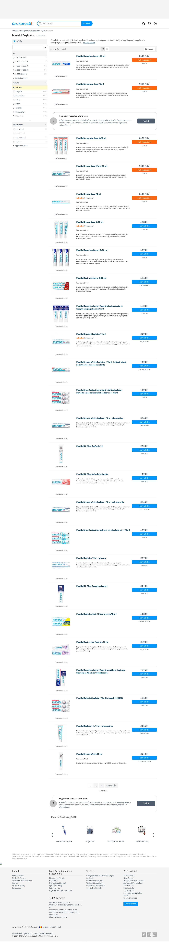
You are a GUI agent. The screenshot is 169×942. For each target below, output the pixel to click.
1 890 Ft (144, 474)
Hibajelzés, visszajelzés (95, 885)
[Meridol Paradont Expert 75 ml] (62, 64)
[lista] (103, 49)
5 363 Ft (144, 278)
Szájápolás (90, 841)
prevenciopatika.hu (144, 369)
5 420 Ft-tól (144, 138)
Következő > (111, 785)
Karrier (15, 883)
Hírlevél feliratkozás (94, 880)
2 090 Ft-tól (144, 166)
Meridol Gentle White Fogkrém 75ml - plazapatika (99, 418)
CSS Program (128, 890)
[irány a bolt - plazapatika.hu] (62, 426)
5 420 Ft (144, 306)
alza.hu (144, 257)
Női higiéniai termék (116, 841)
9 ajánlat (144, 91)
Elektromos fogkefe (64, 841)
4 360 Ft (144, 698)
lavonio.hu (144, 453)
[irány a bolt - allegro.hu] (62, 678)
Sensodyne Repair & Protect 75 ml (63, 910)
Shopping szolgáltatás (132, 893)
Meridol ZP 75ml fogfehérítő (89, 446)
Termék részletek (62, 242)
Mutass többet (89, 42)
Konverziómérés (130, 898)
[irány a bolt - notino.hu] (62, 230)
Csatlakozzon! (130, 903)
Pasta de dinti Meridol (51, 927)
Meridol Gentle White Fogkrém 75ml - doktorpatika (100, 502)
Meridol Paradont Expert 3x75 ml (91, 250)
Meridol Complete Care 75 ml (90, 84)
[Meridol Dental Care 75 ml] (62, 202)
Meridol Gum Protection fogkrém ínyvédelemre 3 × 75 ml (103, 530)
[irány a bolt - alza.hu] (62, 258)
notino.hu (144, 229)
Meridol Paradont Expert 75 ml (90, 56)
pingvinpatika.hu (144, 285)
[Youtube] (155, 934)
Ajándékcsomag (142, 841)
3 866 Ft (144, 726)
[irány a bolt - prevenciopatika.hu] (62, 370)
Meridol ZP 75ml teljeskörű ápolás (92, 474)
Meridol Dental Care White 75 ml (91, 166)
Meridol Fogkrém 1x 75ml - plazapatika (94, 726)
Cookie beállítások (93, 888)
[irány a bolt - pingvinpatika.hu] (62, 286)
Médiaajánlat (128, 888)
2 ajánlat (144, 145)
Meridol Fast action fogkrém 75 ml (92, 642)
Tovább (146, 121)
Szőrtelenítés (54, 888)
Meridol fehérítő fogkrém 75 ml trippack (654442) (99, 698)
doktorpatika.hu (144, 509)
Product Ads (128, 885)
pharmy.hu (144, 565)
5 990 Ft (144, 250)
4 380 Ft (144, 222)
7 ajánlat (144, 173)
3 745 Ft (144, 418)
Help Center (128, 878)
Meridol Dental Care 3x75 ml (89, 222)
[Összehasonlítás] (143, 23)
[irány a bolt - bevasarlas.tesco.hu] (62, 762)
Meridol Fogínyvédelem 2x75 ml (91, 278)
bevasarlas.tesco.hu (144, 761)
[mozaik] (107, 49)
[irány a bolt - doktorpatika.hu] (62, 510)
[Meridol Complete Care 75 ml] (62, 92)
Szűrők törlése (41, 36)
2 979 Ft (144, 558)
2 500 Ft (144, 446)
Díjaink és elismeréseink (22, 880)
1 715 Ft (144, 670)
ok (45, 47)
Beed (125, 895)
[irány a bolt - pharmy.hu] (62, 566)
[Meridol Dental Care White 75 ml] (62, 174)
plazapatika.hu (144, 425)
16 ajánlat (144, 201)
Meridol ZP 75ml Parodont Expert (91, 586)
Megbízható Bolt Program (134, 880)
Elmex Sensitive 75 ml (58, 917)
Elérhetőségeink (18, 878)
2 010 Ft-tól (144, 84)
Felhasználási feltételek (43, 933)
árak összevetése (144, 60)
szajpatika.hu (144, 341)
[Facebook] (144, 934)
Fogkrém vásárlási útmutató (73, 116)
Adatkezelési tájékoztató (22, 933)
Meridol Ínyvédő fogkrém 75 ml (91, 334)
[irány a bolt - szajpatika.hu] (62, 342)
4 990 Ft (144, 390)
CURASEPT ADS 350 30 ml (59, 902)
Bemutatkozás (18, 875)
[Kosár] (149, 23)
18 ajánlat (144, 63)
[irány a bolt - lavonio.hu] (62, 454)
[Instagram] (149, 934)
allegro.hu (144, 677)
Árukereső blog (18, 885)
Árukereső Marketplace (133, 883)
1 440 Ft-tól (144, 194)
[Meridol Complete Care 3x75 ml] (62, 146)
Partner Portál (129, 875)
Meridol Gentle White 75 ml (89, 754)
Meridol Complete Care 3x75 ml (91, 138)
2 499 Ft (144, 642)
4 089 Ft (144, 614)
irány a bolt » (144, 226)
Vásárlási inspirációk (94, 883)
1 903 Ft (144, 362)
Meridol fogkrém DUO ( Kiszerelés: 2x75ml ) (96, 614)
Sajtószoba (16, 888)
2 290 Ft (144, 334)
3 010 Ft (144, 586)
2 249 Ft (144, 754)
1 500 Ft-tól (144, 56)
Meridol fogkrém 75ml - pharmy (91, 558)
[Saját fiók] (155, 23)
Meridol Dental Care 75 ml (88, 194)
